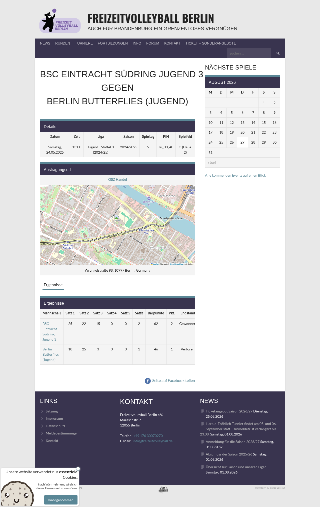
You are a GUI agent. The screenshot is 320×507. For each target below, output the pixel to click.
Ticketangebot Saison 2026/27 (229, 411)
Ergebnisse (53, 284)
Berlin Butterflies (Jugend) (50, 354)
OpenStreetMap (176, 263)
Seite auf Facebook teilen (173, 380)
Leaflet (155, 263)
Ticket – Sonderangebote (211, 43)
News (45, 43)
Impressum (54, 418)
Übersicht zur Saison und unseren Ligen (236, 467)
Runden (62, 43)
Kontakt (172, 43)
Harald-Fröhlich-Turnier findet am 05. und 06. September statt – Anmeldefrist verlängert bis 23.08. (238, 428)
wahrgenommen (61, 500)
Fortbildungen (113, 43)
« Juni (212, 162)
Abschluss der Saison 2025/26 (229, 454)
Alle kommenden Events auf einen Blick (235, 175)
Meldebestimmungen (62, 433)
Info (137, 43)
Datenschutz (55, 426)
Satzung (52, 411)
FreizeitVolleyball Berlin (151, 18)
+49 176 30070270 (148, 435)
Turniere (84, 43)
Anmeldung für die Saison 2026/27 (233, 441)
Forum (152, 43)
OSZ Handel (117, 180)
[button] (117, 220)
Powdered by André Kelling (270, 488)
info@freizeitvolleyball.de (152, 441)
